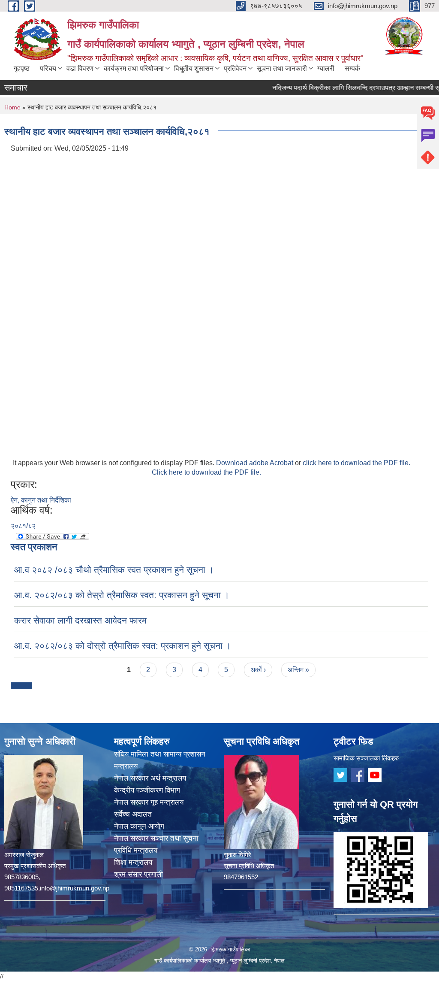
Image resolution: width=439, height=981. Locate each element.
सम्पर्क (352, 68)
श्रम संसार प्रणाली (138, 874)
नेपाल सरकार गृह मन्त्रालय (148, 802)
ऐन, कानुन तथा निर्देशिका (41, 500)
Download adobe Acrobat (255, 462)
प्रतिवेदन (235, 68)
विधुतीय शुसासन (193, 68)
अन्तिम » (298, 669)
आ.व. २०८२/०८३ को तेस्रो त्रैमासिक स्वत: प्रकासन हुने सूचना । (121, 595)
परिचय (48, 68)
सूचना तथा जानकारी (282, 68)
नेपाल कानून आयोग (139, 826)
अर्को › (258, 669)
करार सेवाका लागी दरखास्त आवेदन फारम (80, 620)
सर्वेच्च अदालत (133, 814)
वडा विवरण (79, 68)
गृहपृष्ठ (22, 68)
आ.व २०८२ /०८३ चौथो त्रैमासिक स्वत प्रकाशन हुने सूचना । (114, 570)
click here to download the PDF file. (356, 462)
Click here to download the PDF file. (206, 472)
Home (12, 107)
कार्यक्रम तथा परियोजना (134, 68)
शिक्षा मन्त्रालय (133, 862)
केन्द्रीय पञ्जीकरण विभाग (147, 790)
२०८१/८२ (23, 526)
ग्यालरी (325, 68)
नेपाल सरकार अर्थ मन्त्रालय (150, 778)
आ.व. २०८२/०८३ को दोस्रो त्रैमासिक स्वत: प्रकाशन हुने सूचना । (122, 646)
